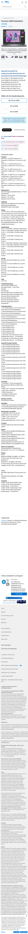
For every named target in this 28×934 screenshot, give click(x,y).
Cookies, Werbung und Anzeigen (9, 669)
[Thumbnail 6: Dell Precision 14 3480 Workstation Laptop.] (25, 57)
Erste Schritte (19, 594)
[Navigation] (2, 2)
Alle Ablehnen (16, 932)
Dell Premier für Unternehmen (9, 648)
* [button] (10, 227)
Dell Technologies (6, 645)
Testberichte (4, 520)
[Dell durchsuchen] (25, 6)
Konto (2, 608)
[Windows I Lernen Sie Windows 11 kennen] (14, 598)
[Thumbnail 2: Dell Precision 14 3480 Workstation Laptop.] (7, 57)
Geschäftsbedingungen (7, 658)
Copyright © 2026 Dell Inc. (8, 654)
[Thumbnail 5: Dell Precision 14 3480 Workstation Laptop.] (21, 57)
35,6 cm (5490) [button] (14, 106)
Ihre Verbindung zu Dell (7, 615)
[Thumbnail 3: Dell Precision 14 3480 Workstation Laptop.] (12, 57)
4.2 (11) (10, 26)
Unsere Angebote (5, 628)
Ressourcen (4, 639)
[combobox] (14, 7)
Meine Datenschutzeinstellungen (10, 665)
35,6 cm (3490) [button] (14, 111)
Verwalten (3, 932)
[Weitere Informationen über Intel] (21, 601)
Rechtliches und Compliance (8, 672)
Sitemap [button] (3, 619)
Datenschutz (4, 662)
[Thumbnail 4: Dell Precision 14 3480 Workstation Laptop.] (16, 57)
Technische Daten (7, 129)
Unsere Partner (5, 635)
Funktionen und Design (19, 129)
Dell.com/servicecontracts (7, 713)
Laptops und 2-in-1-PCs (8, 18)
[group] (14, 38)
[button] (22, 2)
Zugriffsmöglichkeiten (7, 676)
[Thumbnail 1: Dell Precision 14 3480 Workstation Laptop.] (3, 57)
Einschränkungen (5, 830)
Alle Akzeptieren (24, 932)
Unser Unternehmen (6, 632)
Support (3, 612)
